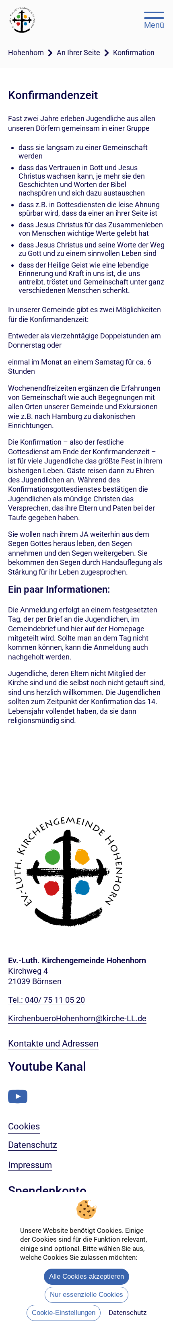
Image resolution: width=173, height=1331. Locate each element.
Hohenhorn (26, 52)
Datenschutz (127, 1312)
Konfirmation (133, 52)
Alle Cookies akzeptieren (86, 1276)
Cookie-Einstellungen (63, 1313)
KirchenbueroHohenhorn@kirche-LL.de (77, 1018)
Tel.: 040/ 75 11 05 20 (46, 1000)
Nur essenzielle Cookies (86, 1294)
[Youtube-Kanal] (17, 1096)
